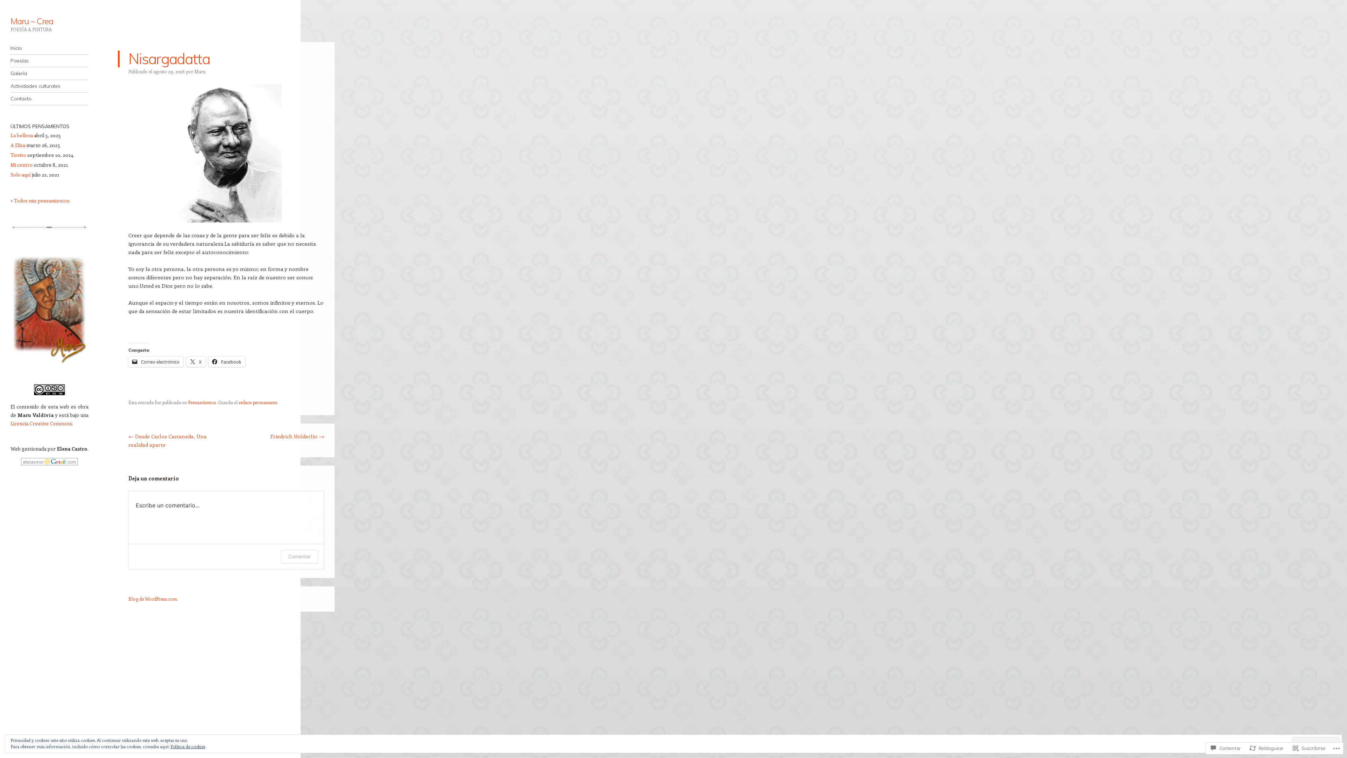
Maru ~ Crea (32, 21)
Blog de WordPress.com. (153, 599)
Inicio (16, 48)
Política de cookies (187, 746)
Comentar (299, 556)
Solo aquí (21, 174)
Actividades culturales (35, 86)
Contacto (21, 98)
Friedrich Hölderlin (297, 436)
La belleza (22, 135)
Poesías (20, 61)
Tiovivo (18, 155)
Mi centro (22, 164)
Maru (200, 71)
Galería (19, 73)
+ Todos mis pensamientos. (41, 200)
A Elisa (18, 145)
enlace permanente (258, 402)
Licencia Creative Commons (41, 423)
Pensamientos (202, 402)
